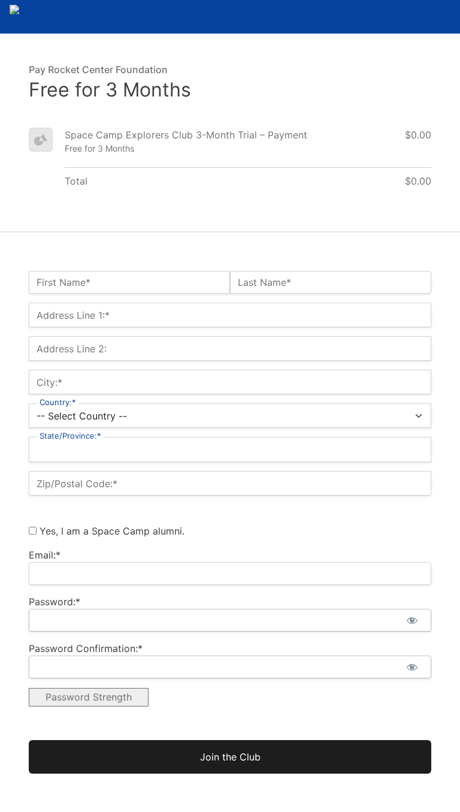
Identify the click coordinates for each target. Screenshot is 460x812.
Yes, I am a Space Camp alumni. (110, 531)
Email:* (44, 555)
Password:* (54, 602)
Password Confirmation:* (86, 648)
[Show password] (411, 620)
